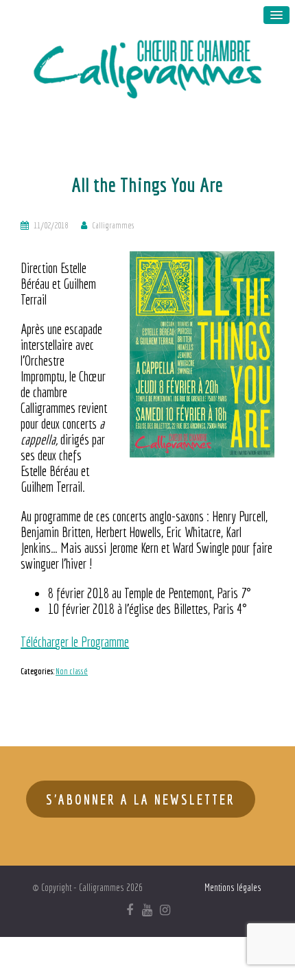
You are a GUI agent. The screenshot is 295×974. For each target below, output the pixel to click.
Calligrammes (113, 225)
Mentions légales (232, 887)
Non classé (72, 671)
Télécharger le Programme (75, 642)
